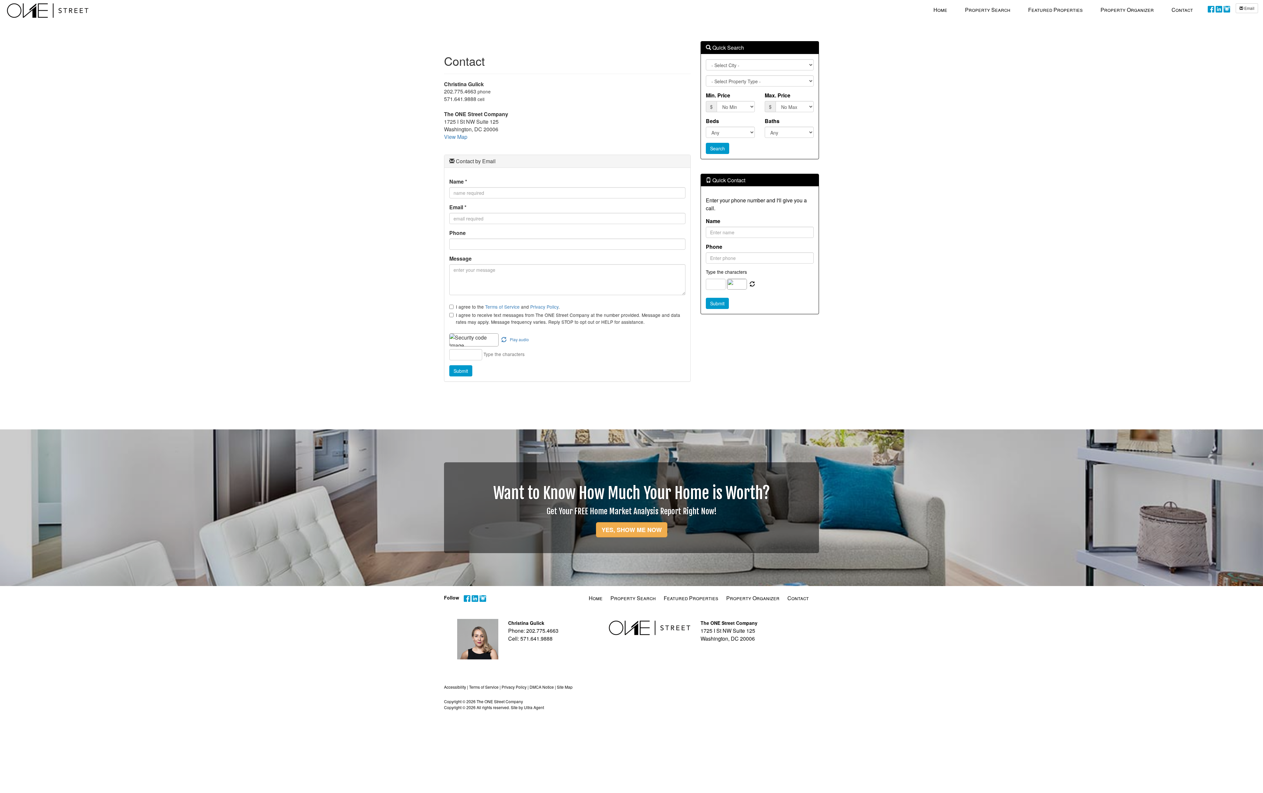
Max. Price (777, 95)
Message (460, 258)
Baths (772, 121)
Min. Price (718, 95)
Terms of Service (502, 306)
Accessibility (455, 687)
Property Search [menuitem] (987, 9)
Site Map (565, 687)
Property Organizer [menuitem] (1127, 9)
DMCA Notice (542, 687)
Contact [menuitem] (1182, 9)
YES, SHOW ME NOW (632, 529)
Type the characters (726, 272)
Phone (457, 233)
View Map (455, 137)
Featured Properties (691, 598)
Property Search (633, 598)
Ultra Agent (534, 707)
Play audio (519, 339)
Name (458, 181)
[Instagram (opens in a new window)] (1227, 9)
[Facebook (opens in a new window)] (1211, 9)
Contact (798, 598)
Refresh (752, 284)
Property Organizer (753, 598)
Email (1248, 8)
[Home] (47, 10)
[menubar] (1063, 9)
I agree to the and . (508, 306)
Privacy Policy (544, 306)
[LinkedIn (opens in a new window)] (1219, 9)
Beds (712, 121)
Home (596, 598)
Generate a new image (503, 340)
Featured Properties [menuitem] (1055, 9)
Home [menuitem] (940, 9)
